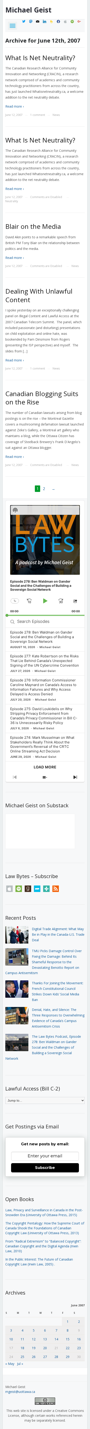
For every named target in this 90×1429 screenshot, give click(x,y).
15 (67, 1339)
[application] (45, 558)
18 (22, 1348)
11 (22, 1339)
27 (45, 1356)
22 (67, 1348)
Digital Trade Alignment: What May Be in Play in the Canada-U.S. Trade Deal (58, 934)
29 (67, 1356)
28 (56, 1356)
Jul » (20, 1363)
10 (11, 1339)
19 (34, 1348)
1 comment (37, 115)
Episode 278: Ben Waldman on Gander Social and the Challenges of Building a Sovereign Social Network (42, 637)
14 (56, 1339)
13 (45, 1339)
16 (79, 1339)
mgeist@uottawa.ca (20, 1391)
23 (79, 1348)
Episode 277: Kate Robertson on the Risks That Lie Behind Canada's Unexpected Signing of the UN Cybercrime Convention (44, 661)
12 (34, 1339)
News (56, 115)
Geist (28, 10)
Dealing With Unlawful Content (38, 295)
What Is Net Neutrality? (40, 57)
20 (45, 1348)
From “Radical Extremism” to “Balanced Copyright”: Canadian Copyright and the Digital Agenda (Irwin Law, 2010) (43, 1246)
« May (9, 1363)
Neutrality (11, 201)
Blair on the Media (33, 226)
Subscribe (45, 1167)
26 (34, 1356)
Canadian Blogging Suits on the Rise (41, 397)
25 (22, 1356)
